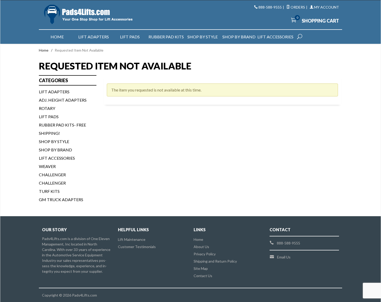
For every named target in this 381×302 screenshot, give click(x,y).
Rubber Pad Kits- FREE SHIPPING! (62, 129)
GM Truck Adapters (61, 199)
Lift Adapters (93, 36)
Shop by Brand (239, 36)
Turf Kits (49, 191)
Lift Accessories (275, 36)
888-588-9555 (270, 7)
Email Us (284, 257)
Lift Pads (130, 36)
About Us (201, 246)
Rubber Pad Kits (166, 36)
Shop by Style (202, 36)
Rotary (47, 108)
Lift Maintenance (131, 239)
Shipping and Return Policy (215, 261)
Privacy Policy (205, 254)
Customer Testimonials (137, 246)
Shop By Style (54, 141)
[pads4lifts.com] (89, 14)
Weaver (47, 166)
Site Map (201, 268)
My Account (326, 7)
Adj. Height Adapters (63, 99)
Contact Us (203, 275)
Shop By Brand (55, 149)
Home (57, 36)
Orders (297, 7)
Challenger (52, 174)
